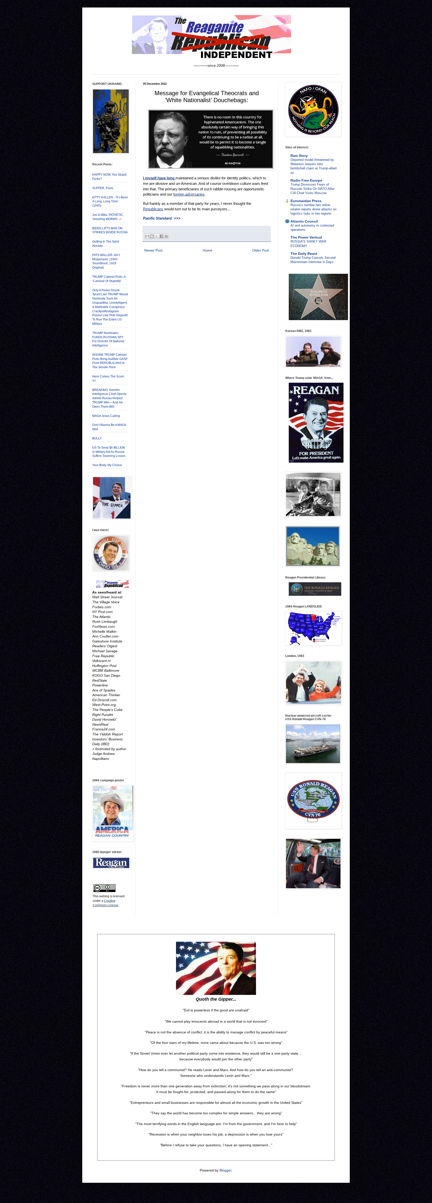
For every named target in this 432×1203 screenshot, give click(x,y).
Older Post (260, 250)
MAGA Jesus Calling (106, 416)
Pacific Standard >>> (161, 218)
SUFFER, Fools (102, 188)
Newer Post (153, 250)
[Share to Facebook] (161, 236)
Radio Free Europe (306, 180)
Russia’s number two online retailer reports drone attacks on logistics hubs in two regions (313, 209)
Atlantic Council (304, 221)
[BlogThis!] (152, 236)
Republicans (153, 209)
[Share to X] (156, 236)
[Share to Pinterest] (166, 236)
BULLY (97, 438)
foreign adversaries (188, 194)
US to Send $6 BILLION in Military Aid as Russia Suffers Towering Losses (109, 452)
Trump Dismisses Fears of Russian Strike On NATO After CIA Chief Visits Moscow (312, 189)
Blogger (226, 1170)
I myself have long (158, 178)
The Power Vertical (306, 237)
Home (207, 250)
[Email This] (147, 236)
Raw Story (299, 156)
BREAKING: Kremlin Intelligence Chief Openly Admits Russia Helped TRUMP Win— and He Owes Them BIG (109, 398)
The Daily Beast (303, 254)
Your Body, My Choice (107, 465)
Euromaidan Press (306, 201)
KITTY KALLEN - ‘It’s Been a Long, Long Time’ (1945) (110, 202)
